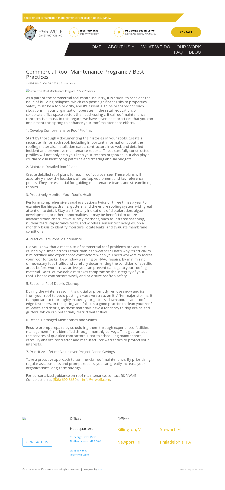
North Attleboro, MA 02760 (85, 441)
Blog (195, 52)
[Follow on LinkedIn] (25, 454)
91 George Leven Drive (83, 437)
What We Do (155, 46)
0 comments (68, 83)
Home (95, 46)
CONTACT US (37, 442)
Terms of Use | (185, 469)
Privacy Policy (197, 469)
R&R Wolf (34, 83)
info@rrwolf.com (89, 33)
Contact (186, 32)
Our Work (188, 46)
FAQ (178, 52)
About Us (119, 46)
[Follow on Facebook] (32, 454)
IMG (100, 469)
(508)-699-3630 (89, 30)
